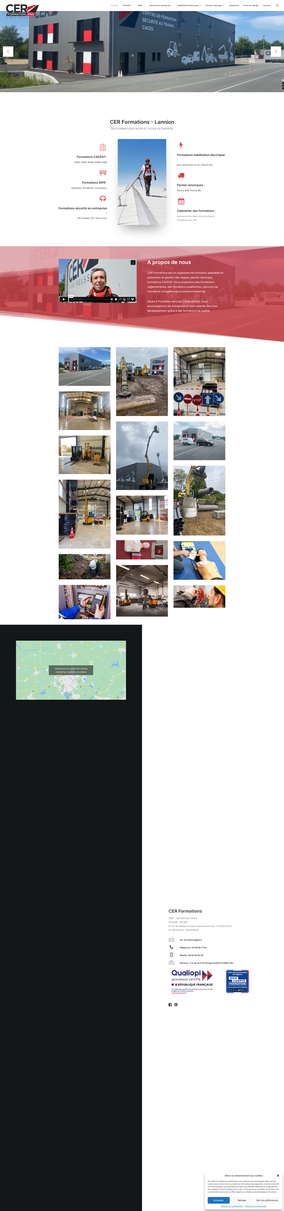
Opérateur (76, 188)
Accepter (219, 1200)
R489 (97, 162)
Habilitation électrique (188, 5)
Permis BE (195, 190)
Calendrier (234, 5)
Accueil (114, 5)
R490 (104, 162)
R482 (77, 162)
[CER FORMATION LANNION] (22, 5)
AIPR (140, 5)
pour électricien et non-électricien (195, 164)
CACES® (127, 5)
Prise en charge (251, 5)
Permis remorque (214, 5)
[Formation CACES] (103, 149)
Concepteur (101, 188)
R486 (90, 162)
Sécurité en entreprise (159, 5)
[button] (278, 1175)
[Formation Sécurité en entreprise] (103, 200)
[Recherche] (277, 5)
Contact (267, 5)
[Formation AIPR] (103, 175)
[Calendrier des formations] (181, 203)
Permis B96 (183, 190)
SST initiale (83, 218)
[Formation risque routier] (181, 177)
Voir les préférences (267, 1200)
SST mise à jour (99, 218)
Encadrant (88, 188)
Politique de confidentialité (232, 1206)
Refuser (242, 1200)
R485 (84, 162)
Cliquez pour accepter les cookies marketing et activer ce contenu (71, 670)
